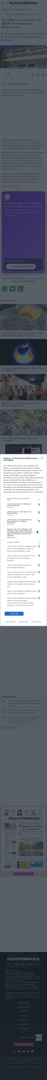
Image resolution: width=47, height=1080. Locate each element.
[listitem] (23, 499)
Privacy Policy (36, 622)
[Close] (42, 458)
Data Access (23, 622)
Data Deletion (11, 622)
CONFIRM (14, 613)
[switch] (38, 504)
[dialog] (23, 540)
